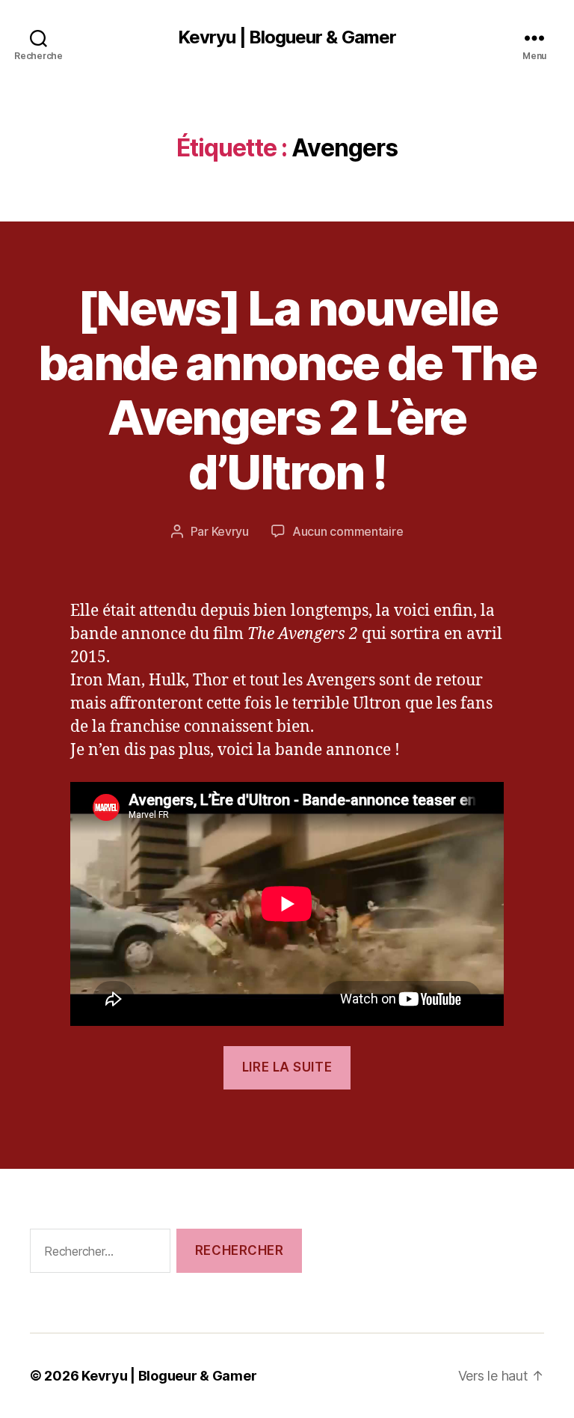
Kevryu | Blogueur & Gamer (286, 37)
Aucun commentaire (347, 531)
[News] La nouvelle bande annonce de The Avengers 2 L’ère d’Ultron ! (287, 390)
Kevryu (230, 531)
